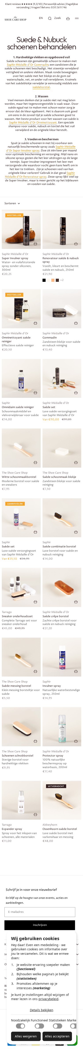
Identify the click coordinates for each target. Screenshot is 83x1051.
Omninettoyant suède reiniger (16, 339)
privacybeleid (48, 999)
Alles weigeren (26, 1036)
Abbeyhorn (49, 825)
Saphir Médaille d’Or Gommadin (27, 65)
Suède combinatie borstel (59, 547)
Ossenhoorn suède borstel (59, 829)
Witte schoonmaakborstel (19, 477)
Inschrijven (40, 925)
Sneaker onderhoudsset (17, 616)
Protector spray (52, 756)
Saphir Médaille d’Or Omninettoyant (33, 122)
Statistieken (57, 1020)
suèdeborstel (41, 87)
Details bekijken (41, 1010)
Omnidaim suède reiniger (18, 407)
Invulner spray (51, 686)
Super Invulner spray (15, 258)
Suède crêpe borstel (55, 616)
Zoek (57, 18)
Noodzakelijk (20, 1020)
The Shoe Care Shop (15, 473)
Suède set (48, 407)
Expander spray (12, 829)
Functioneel (39, 1020)
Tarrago (7, 612)
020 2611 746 (59, 7)
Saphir (6, 403)
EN (41, 18)
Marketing (74, 1020)
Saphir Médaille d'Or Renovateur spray (40, 175)
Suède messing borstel (16, 686)
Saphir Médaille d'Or (15, 254)
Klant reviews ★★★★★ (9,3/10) (23, 4)
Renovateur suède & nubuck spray (60, 260)
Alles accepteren (57, 1036)
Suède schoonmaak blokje (59, 477)
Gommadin (49, 338)
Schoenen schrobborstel (17, 756)
